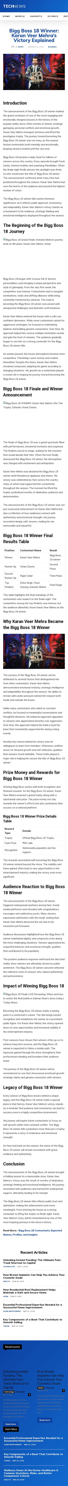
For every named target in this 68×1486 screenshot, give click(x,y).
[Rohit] (13, 46)
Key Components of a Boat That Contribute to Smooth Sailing (32, 1321)
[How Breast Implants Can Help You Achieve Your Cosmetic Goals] (51, 1360)
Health (6, 1281)
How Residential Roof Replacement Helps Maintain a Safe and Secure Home (29, 1291)
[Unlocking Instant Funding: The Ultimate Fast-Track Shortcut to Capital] (17, 1360)
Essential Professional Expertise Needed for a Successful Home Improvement (32, 1306)
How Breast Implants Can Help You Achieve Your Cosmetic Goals (34, 1276)
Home (5, 1296)
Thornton (20, 1392)
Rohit (21, 47)
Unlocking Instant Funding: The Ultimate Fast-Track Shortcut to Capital (32, 1261)
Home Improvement (12, 1311)
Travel (6, 1326)
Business (52, 47)
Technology (9, 1267)
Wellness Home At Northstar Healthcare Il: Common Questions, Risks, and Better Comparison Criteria (31, 1473)
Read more (11, 1424)
